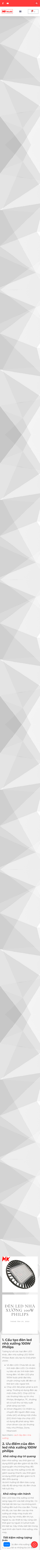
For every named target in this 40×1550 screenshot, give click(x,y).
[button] (36, 3)
